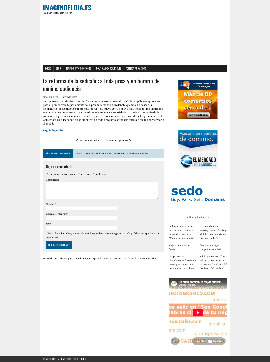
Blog (58, 68)
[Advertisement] (135, 41)
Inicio (48, 68)
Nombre (50, 204)
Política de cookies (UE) (108, 68)
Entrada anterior (89, 140)
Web (48, 223)
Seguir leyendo (53, 130)
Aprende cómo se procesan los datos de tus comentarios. (124, 258)
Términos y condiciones (78, 68)
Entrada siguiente (117, 140)
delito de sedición (77, 101)
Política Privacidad (136, 68)
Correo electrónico (56, 214)
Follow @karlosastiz (198, 217)
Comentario (52, 179)
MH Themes (81, 359)
